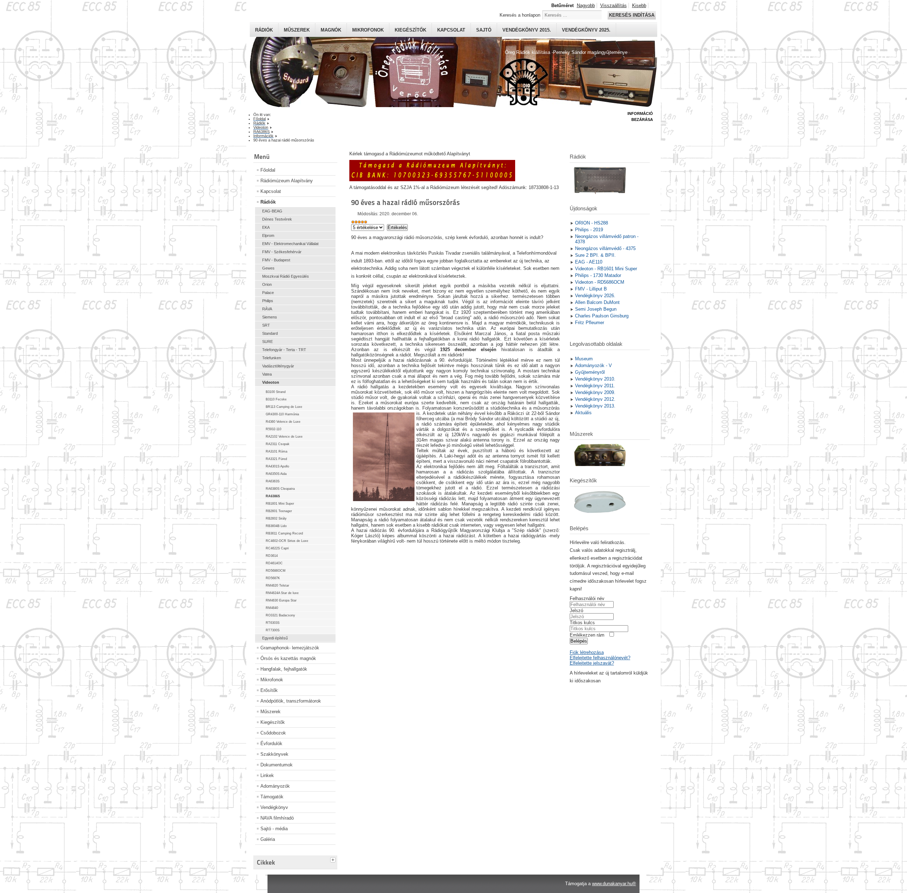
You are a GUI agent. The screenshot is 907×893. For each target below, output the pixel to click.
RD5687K (273, 578)
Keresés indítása (631, 15)
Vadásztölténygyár (278, 366)
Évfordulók (271, 743)
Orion (267, 284)
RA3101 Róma (276, 451)
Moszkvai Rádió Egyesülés (285, 276)
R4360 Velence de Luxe (283, 421)
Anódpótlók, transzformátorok (290, 701)
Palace (268, 292)
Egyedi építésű (275, 638)
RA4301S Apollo (277, 466)
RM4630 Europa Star (281, 600)
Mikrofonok (368, 30)
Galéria (267, 839)
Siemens (269, 317)
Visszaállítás (613, 5)
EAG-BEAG (272, 211)
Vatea (267, 374)
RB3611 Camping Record (284, 533)
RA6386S (273, 496)
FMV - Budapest (276, 260)
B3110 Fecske (276, 399)
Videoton (270, 382)
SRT (266, 325)
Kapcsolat (451, 30)
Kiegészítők (410, 30)
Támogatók (271, 796)
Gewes (268, 268)
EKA (266, 227)
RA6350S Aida (276, 474)
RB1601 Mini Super (280, 503)
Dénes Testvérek (277, 219)
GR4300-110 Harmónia (282, 414)
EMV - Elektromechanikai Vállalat (290, 244)
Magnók (331, 30)
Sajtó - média (274, 828)
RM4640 (272, 608)
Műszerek (297, 30)
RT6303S (273, 623)
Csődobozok (273, 733)
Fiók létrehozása (587, 652)
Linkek (267, 775)
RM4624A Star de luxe (282, 593)
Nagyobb (586, 5)
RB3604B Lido (276, 526)
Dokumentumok (276, 764)
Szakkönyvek (274, 754)
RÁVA (267, 309)
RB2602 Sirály (276, 518)
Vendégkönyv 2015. (526, 30)
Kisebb (639, 5)
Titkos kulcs (582, 622)
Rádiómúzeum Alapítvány (286, 180)
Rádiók (264, 30)
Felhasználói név (587, 598)
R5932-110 (273, 429)
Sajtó (483, 30)
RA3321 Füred (276, 459)
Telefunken (271, 358)
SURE (267, 341)
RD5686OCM (276, 570)
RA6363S (273, 481)
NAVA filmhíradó (277, 818)
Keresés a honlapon (520, 15)
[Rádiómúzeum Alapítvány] (432, 179)
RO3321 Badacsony (280, 615)
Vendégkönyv (274, 807)
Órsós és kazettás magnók (288, 658)
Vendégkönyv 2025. (586, 30)
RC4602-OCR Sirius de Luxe (287, 541)
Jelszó (576, 610)
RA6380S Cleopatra (280, 488)
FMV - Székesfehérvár (282, 252)
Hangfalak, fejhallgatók (283, 669)
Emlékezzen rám (587, 635)
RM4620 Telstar (277, 585)
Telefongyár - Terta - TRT (284, 350)
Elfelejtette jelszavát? (592, 663)
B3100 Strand (276, 392)
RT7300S (273, 630)
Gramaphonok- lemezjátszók (289, 647)
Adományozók (275, 786)
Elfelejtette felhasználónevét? (600, 657)
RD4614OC (274, 563)
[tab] (333, 859)
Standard (270, 333)
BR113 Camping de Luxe (284, 407)
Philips (267, 301)
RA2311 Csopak (277, 444)
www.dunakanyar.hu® (614, 883)
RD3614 (272, 556)
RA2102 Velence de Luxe (284, 436)
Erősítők (269, 690)
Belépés (578, 641)
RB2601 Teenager (279, 511)
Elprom (268, 235)
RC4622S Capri (277, 548)
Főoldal (267, 170)
